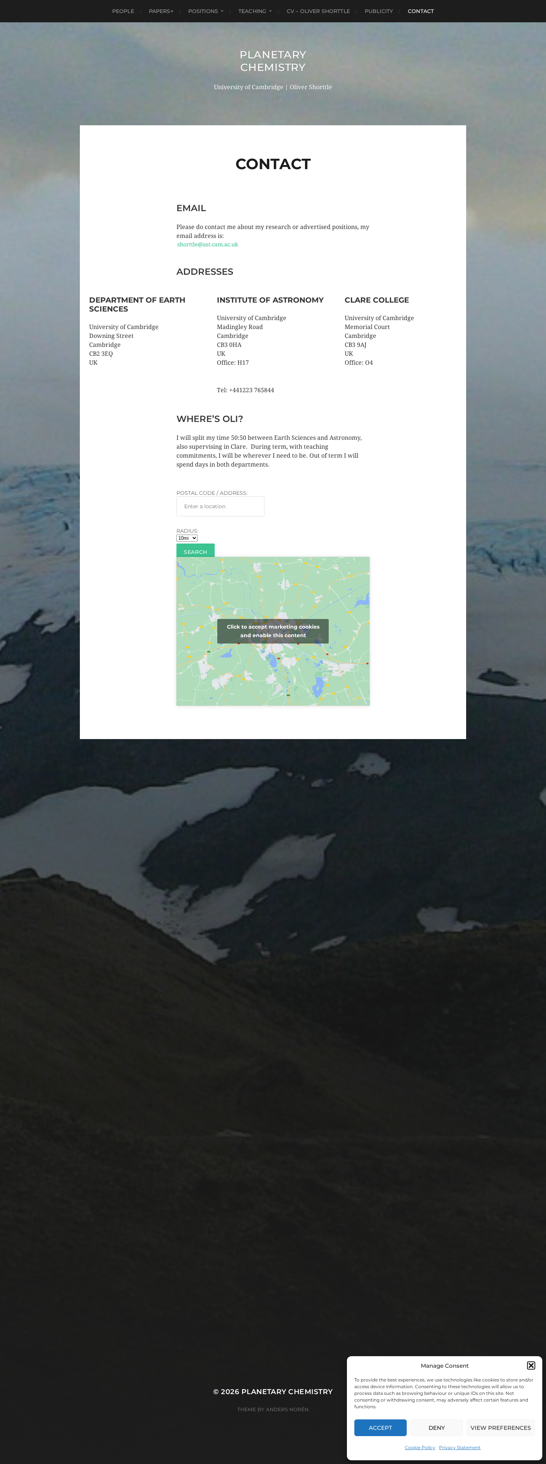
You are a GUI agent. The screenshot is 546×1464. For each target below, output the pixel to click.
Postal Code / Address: (211, 493)
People (123, 11)
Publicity (379, 11)
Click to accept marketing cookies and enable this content (273, 631)
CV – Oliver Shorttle (318, 11)
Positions (203, 11)
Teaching (252, 11)
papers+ (161, 11)
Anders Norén (287, 1409)
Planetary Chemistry (273, 61)
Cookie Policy (420, 1447)
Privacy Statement (460, 1447)
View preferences (501, 1427)
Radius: (187, 531)
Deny (437, 1427)
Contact (421, 11)
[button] (531, 1365)
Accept (380, 1427)
